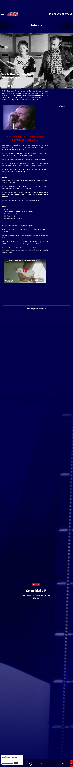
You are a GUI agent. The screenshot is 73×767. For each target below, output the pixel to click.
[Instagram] (55, 14)
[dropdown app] (66, 14)
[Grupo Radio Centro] (63, 14)
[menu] (2, 14)
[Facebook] (50, 14)
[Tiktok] (60, 14)
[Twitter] (52, 14)
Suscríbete (36, 584)
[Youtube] (58, 14)
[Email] (68, 14)
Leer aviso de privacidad (7, 763)
